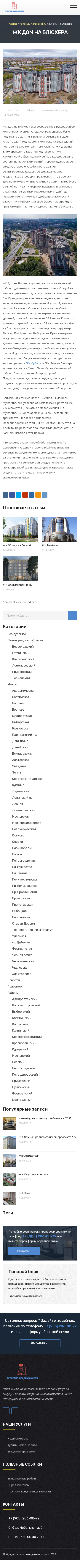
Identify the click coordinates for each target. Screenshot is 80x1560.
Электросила (21, 974)
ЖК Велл (24, 1193)
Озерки (17, 841)
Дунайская (20, 747)
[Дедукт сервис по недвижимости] (14, 7)
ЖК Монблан (50, 545)
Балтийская (20, 697)
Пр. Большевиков (24, 886)
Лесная (63, 110)
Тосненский (21, 678)
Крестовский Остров (27, 779)
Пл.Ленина (20, 873)
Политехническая (25, 879)
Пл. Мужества (11, 114)
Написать (22, 1250)
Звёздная (19, 766)
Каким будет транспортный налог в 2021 (45, 1118)
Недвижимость (17, 1438)
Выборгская (21, 722)
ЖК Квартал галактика (33, 1174)
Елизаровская (22, 753)
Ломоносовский (23, 665)
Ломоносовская (23, 810)
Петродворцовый (25, 1074)
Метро (12, 684)
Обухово (18, 835)
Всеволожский (23, 646)
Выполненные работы (22, 1478)
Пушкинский (21, 1087)
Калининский (50, 110)
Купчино (18, 785)
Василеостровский (26, 1005)
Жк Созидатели (29, 1155)
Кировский (20, 1024)
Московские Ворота (26, 823)
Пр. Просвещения (24, 892)
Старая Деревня (24, 923)
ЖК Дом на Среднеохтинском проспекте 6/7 (47, 1137)
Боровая (18, 703)
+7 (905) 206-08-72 (60, 1326)
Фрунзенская (22, 948)
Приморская (21, 898)
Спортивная (21, 917)
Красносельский (24, 1043)
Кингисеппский (23, 659)
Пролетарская (22, 904)
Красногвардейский (26, 1037)
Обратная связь (18, 1485)
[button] (72, 615)
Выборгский (21, 1011)
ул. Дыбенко (21, 942)
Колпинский (20, 1030)
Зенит (16, 772)
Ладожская (20, 791)
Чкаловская (20, 967)
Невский (18, 1062)
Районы (13, 993)
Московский (21, 1055)
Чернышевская (23, 961)
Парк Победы (21, 848)
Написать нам (38, 1343)
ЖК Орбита (33, 363)
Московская (21, 816)
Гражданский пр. (24, 735)
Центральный (22, 1100)
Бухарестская (22, 716)
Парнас (17, 854)
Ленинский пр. (22, 797)
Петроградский (23, 1068)
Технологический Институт (32, 930)
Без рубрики (16, 634)
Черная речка (22, 955)
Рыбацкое (19, 911)
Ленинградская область (25, 640)
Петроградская (23, 860)
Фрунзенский (22, 1093)
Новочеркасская (24, 829)
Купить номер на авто (22, 1445)
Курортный (20, 1049)
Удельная (19, 936)
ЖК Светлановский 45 (17, 585)
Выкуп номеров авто (21, 1451)
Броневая (19, 709)
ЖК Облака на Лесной (17, 545)
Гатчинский (20, 653)
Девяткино (20, 741)
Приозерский (21, 672)
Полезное (14, 986)
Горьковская (21, 728)
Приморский (21, 1081)
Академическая (23, 690)
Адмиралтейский (24, 999)
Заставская (20, 760)
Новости (13, 980)
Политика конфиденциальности (29, 1491)
